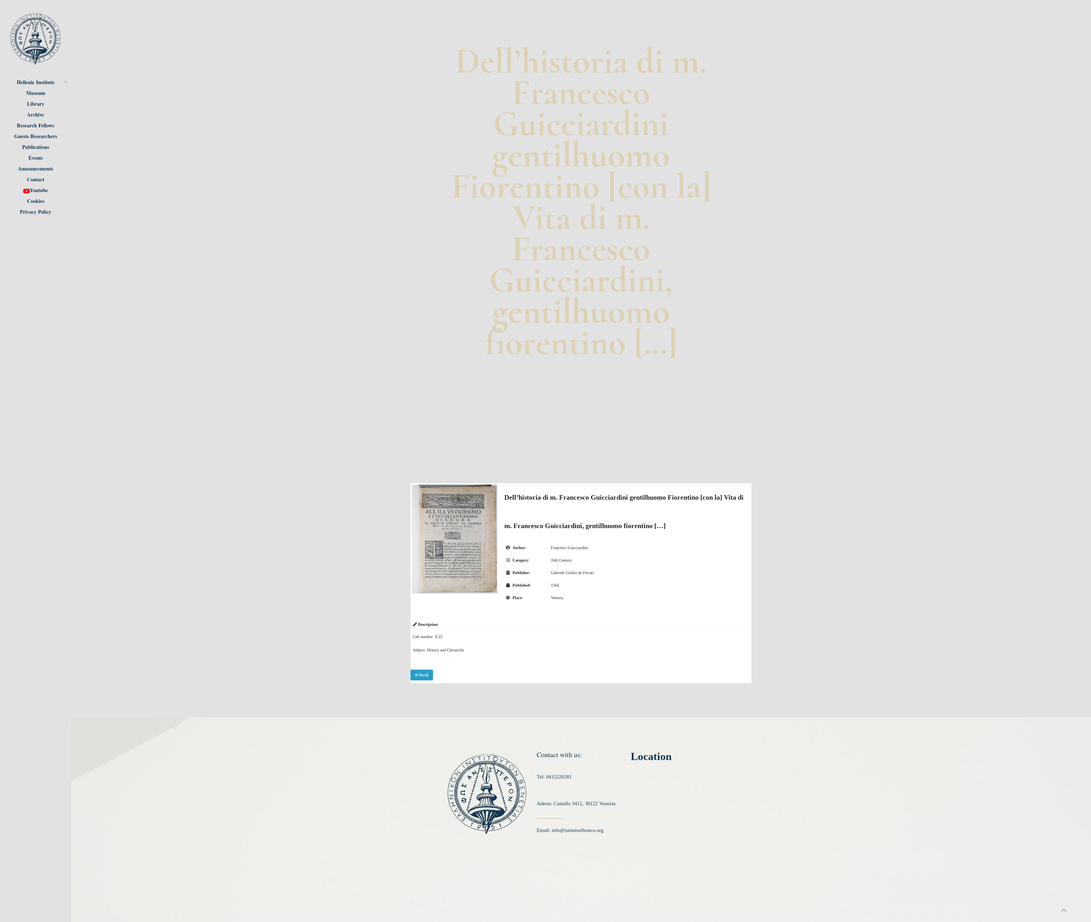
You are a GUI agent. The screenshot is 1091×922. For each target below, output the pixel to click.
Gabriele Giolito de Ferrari (572, 573)
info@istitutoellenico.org (577, 830)
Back (423, 675)
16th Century (561, 560)
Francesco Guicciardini (569, 548)
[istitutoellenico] (35, 38)
